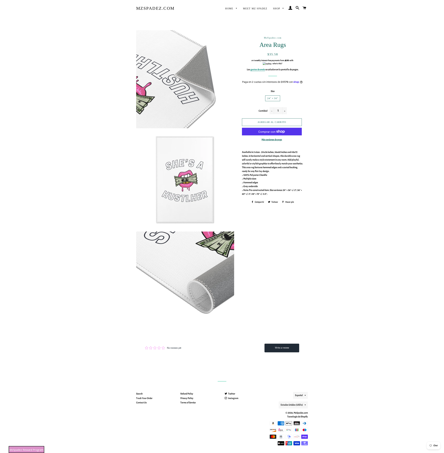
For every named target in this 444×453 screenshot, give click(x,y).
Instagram (233, 398)
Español (299, 395)
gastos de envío (257, 69)
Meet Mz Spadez (255, 8)
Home (229, 8)
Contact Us (141, 402)
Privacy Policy (186, 398)
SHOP (277, 8)
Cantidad (263, 110)
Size (273, 91)
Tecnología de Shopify (297, 416)
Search (139, 393)
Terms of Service (188, 402)
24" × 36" (272, 98)
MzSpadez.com (155, 8)
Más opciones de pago (272, 139)
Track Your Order (144, 398)
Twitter (231, 393)
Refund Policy (186, 393)
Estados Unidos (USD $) (292, 404)
